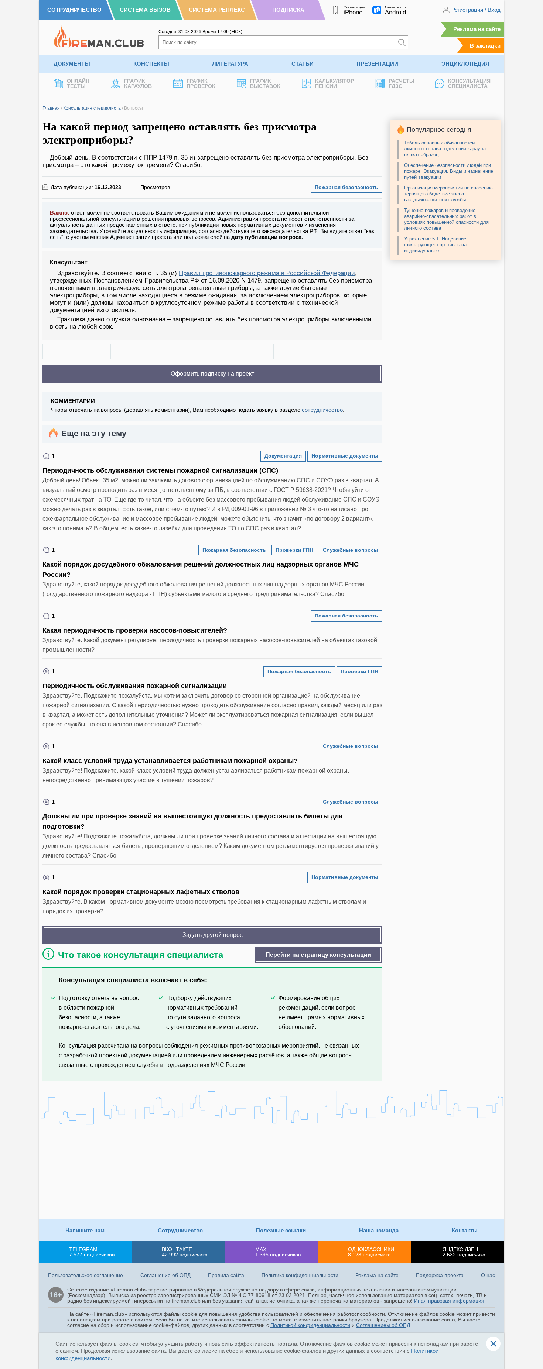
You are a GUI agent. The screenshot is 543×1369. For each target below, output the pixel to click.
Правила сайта (226, 1275)
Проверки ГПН (294, 550)
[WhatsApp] (246, 351)
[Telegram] (301, 351)
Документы (72, 64)
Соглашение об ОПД (165, 1275)
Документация (283, 456)
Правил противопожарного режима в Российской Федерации (267, 273)
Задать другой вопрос (212, 935)
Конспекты (151, 64)
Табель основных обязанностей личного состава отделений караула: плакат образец (445, 148)
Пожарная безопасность (346, 187)
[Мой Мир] (355, 351)
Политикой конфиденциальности (310, 1325)
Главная (51, 108)
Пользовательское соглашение (85, 1275)
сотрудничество (322, 410)
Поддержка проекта (440, 1275)
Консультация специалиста (92, 108)
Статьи (302, 64)
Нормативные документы (344, 456)
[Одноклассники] (192, 351)
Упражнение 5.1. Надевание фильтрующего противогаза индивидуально (435, 244)
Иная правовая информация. (450, 1301)
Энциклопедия (465, 64)
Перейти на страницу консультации (318, 955)
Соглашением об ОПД (383, 1325)
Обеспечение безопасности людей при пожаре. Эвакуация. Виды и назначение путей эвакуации (448, 171)
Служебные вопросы (350, 550)
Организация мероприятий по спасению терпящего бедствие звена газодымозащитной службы (448, 193)
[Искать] (402, 42)
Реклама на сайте (477, 29)
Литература (230, 64)
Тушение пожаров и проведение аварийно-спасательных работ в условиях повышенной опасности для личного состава (446, 219)
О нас (488, 1275)
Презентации (377, 64)
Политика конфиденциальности (300, 1275)
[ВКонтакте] (138, 351)
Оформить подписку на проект (212, 373)
